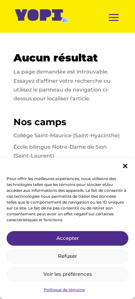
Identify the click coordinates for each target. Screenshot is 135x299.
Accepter (67, 238)
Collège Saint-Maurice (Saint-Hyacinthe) (66, 135)
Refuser (67, 256)
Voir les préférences (67, 274)
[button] (125, 166)
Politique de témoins (64, 289)
